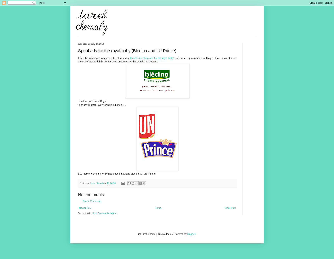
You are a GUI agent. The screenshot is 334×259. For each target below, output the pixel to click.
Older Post (230, 208)
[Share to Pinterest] (144, 183)
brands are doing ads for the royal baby (152, 58)
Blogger (191, 234)
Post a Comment (91, 201)
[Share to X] (137, 183)
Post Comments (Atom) (104, 213)
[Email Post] (122, 183)
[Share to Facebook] (140, 183)
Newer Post (85, 208)
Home (158, 208)
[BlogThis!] (133, 183)
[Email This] (129, 183)
